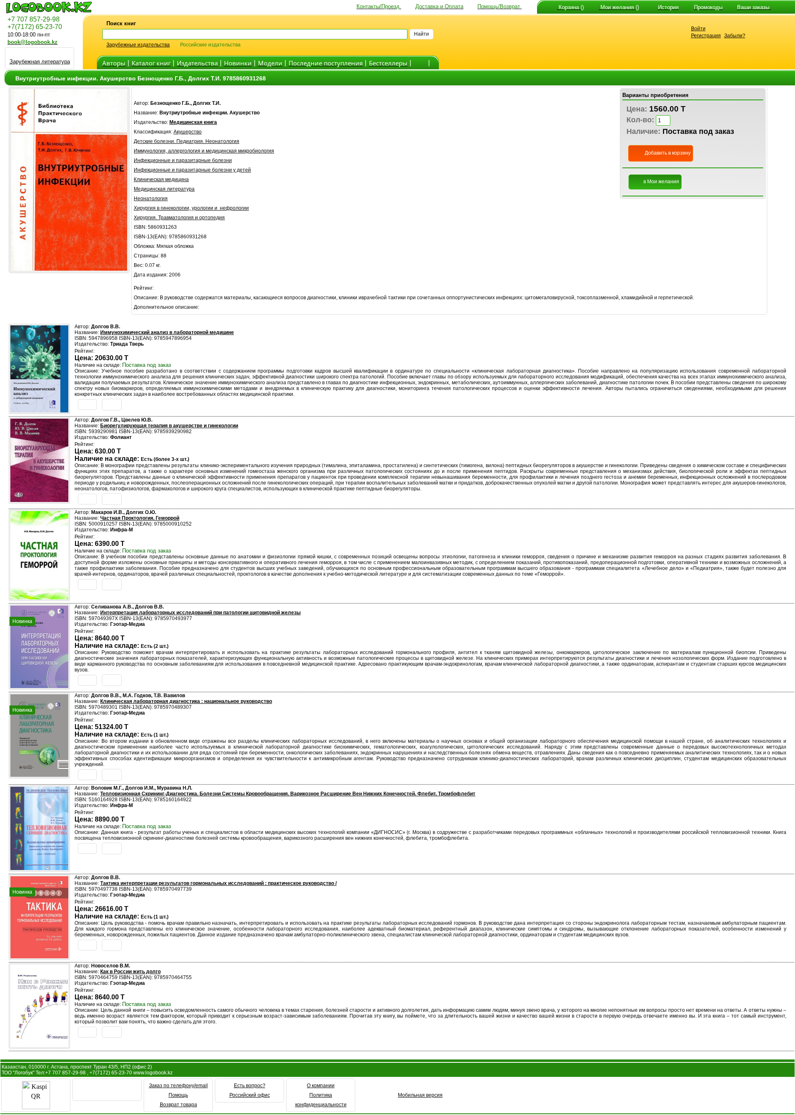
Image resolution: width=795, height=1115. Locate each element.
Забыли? (734, 36)
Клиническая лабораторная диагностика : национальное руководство (186, 701)
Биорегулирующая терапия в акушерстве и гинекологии (169, 426)
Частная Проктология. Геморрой (139, 518)
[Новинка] (39, 685)
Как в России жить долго (130, 971)
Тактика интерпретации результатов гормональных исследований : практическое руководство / (218, 883)
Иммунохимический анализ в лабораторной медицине (167, 332)
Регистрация (706, 36)
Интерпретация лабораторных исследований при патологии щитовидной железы (200, 613)
